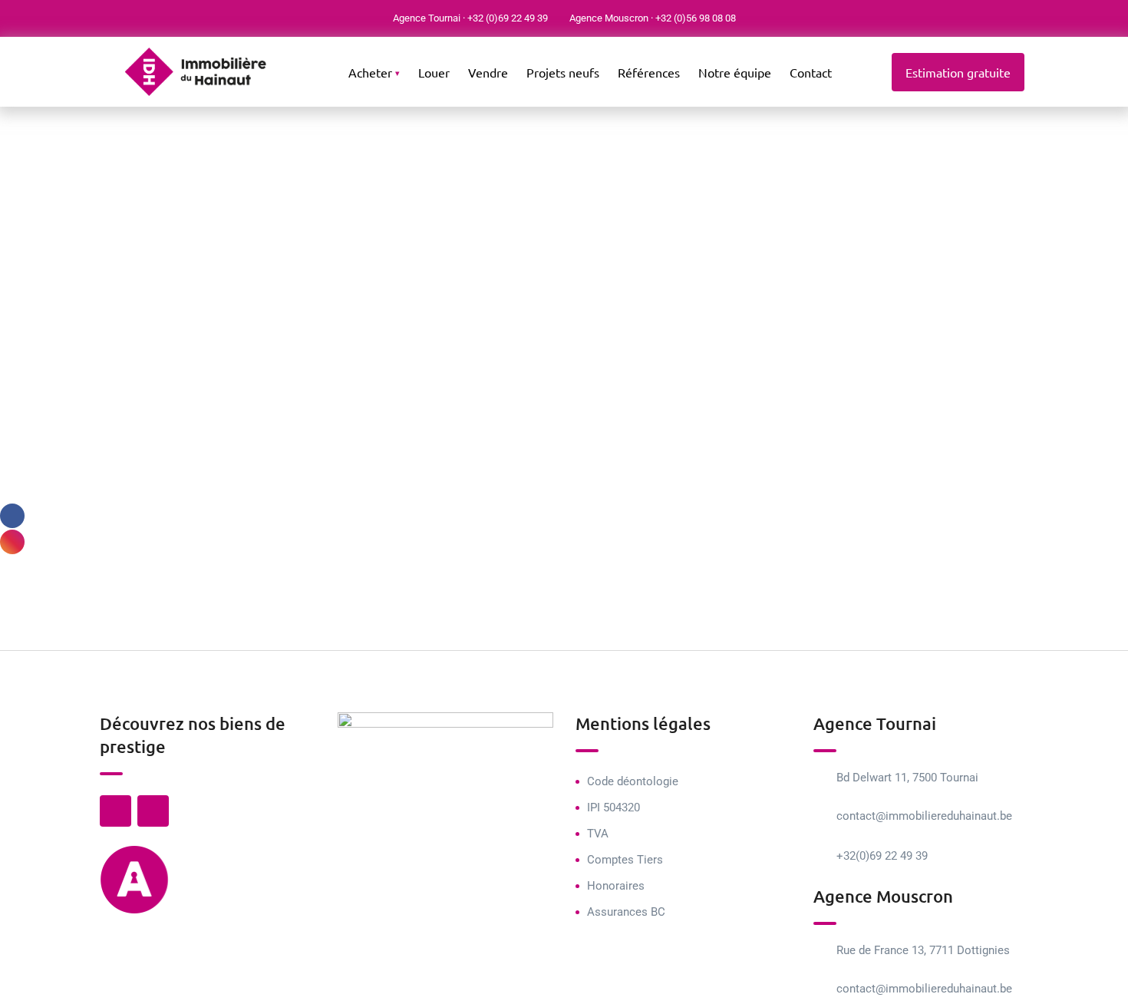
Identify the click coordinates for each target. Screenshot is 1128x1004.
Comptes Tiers (625, 860)
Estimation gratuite (958, 72)
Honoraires (616, 886)
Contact (811, 72)
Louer (434, 72)
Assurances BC (626, 912)
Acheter (370, 72)
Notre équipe (734, 72)
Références (649, 72)
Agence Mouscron (608, 18)
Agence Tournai (426, 18)
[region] (199, 892)
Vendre (488, 72)
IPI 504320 (613, 807)
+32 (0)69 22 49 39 (507, 18)
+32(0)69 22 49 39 (882, 856)
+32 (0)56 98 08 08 (695, 18)
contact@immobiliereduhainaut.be (924, 816)
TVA (598, 834)
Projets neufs (562, 72)
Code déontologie (632, 781)
